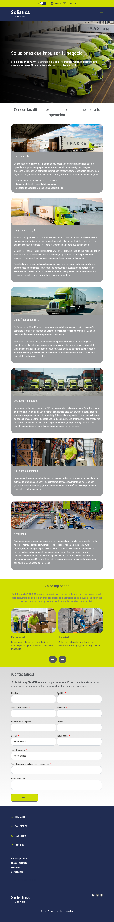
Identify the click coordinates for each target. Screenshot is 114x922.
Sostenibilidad (17, 872)
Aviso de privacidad (19, 858)
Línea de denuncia (19, 863)
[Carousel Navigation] (57, 659)
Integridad (15, 867)
